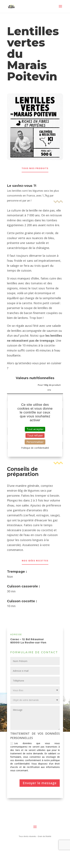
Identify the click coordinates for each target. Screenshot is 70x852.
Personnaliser (35, 442)
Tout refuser (35, 435)
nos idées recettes (35, 560)
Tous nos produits (35, 168)
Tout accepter (35, 429)
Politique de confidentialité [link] (35, 447)
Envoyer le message (39, 783)
